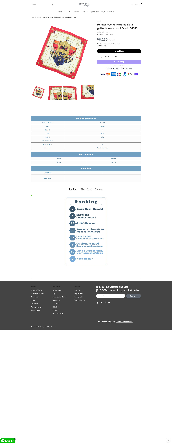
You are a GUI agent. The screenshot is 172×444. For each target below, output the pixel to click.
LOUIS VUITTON (58, 314)
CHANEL (55, 310)
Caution (99, 189)
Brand (85, 12)
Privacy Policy (78, 297)
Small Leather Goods (59, 297)
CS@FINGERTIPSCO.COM (124, 322)
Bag (54, 294)
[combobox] (42, 4)
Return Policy (35, 297)
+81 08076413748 (105, 321)
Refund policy (35, 310)
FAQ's (33, 300)
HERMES (55, 307)
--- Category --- (57, 290)
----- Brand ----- (57, 304)
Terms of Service (36, 307)
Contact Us (34, 304)
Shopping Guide (36, 290)
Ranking (73, 189)
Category (76, 12)
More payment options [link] (119, 66)
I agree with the (109, 57)
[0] (140, 4)
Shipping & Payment (37, 294)
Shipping (106, 44)
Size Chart (86, 189)
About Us (67, 12)
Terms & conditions (113, 57)
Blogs (103, 12)
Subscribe (134, 296)
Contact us (111, 12)
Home (60, 12)
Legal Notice (78, 294)
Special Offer (95, 12)
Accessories (56, 300)
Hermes (38, 17)
